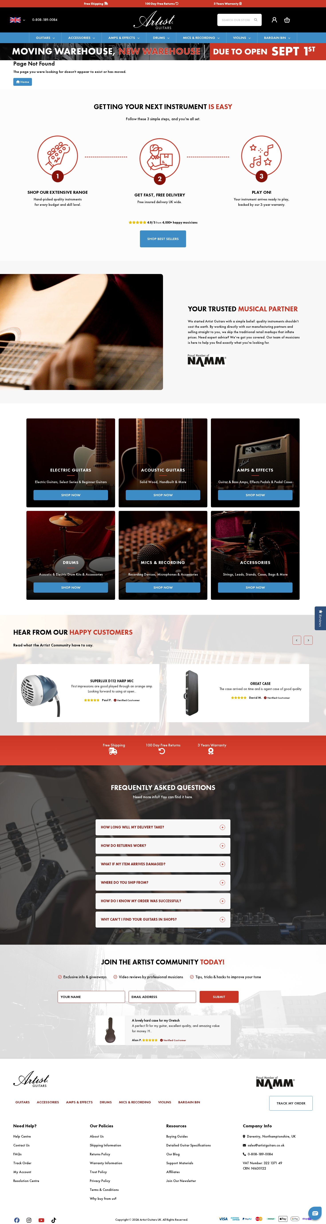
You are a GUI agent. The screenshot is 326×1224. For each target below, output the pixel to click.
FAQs (17, 1154)
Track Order (22, 1163)
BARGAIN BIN (275, 37)
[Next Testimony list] (308, 640)
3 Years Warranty (226, 4)
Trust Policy (98, 1172)
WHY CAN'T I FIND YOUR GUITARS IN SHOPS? (139, 919)
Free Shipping (94, 4)
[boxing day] (163, 51)
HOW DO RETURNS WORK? (123, 845)
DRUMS (159, 37)
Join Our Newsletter (181, 1180)
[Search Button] (256, 20)
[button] (287, 20)
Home (24, 82)
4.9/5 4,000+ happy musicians (172, 222)
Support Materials (179, 1163)
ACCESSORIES (79, 37)
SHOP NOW (71, 495)
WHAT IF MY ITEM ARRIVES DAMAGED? (133, 864)
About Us (97, 1136)
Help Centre (22, 1136)
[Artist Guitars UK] (163, 19)
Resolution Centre (26, 1180)
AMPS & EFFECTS (121, 37)
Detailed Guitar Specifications (188, 1145)
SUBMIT (219, 996)
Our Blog (173, 1154)
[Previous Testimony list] (297, 640)
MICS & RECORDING (199, 37)
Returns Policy (100, 1154)
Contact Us (21, 1145)
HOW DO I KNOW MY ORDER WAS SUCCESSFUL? (141, 901)
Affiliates (173, 1172)
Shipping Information (105, 1145)
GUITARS (43, 37)
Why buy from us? (103, 1198)
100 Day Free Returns (160, 4)
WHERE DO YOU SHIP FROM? (124, 882)
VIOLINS (239, 37)
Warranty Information (106, 1163)
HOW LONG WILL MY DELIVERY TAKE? (132, 827)
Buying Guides (177, 1136)
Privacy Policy (100, 1180)
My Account (22, 1172)
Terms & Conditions (104, 1189)
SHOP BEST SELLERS (163, 238)
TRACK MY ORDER (291, 1103)
